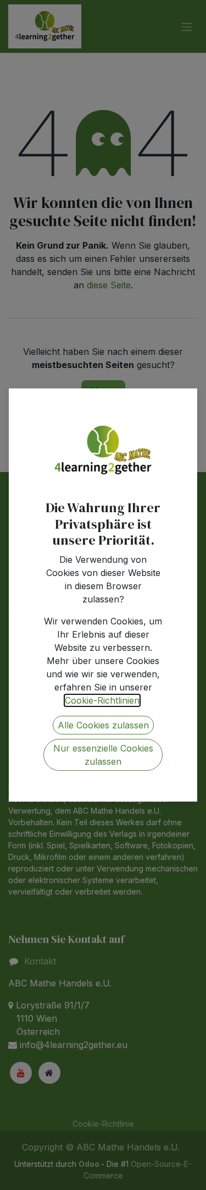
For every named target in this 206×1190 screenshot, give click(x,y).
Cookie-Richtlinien (102, 700)
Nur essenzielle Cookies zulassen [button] (103, 755)
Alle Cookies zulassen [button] (103, 725)
